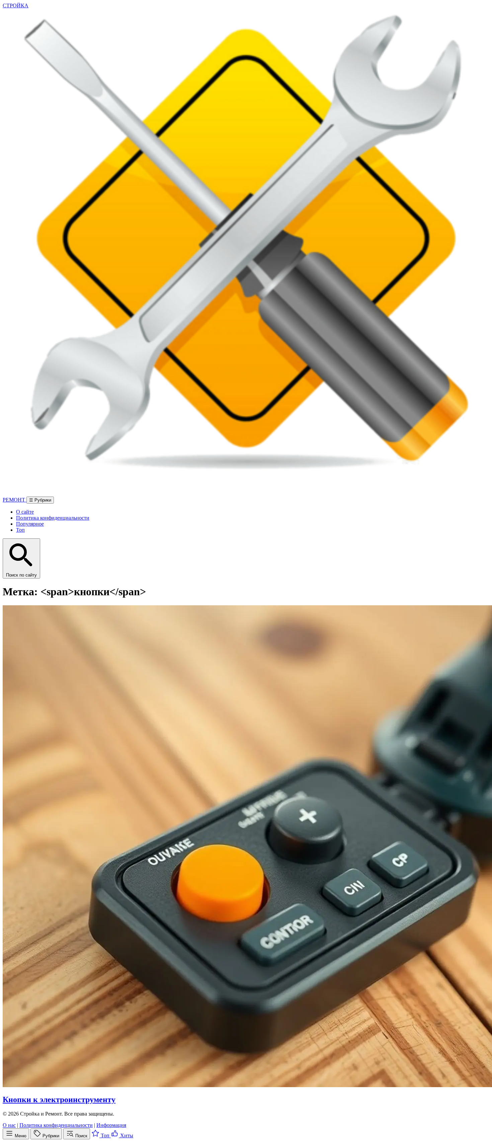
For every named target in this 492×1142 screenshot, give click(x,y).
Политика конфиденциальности (52, 518)
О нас (9, 1125)
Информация (111, 1125)
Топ (20, 530)
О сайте (25, 512)
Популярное (30, 524)
